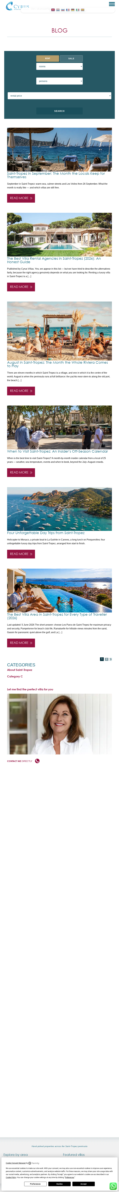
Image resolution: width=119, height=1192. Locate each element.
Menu (112, 4)
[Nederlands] (57, 10)
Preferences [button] (69, 1177)
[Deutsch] (72, 10)
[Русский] (62, 10)
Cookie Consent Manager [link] (16, 1163)
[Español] (82, 10)
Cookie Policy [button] (11, 1177)
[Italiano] (77, 10)
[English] (53, 10)
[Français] (67, 10)
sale (71, 58)
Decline (59, 1184)
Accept (84, 1184)
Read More (19, 198)
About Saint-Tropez (19, 670)
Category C (15, 676)
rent (47, 59)
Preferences (35, 1184)
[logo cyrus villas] (17, 6)
